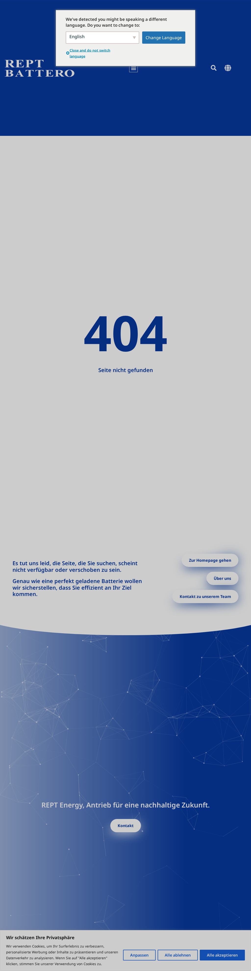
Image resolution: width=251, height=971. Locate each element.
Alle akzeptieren (222, 955)
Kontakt (126, 825)
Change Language (164, 37)
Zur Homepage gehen (210, 560)
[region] (125, 950)
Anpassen (139, 955)
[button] (133, 68)
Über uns (222, 578)
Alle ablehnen (178, 955)
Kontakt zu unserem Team (205, 596)
